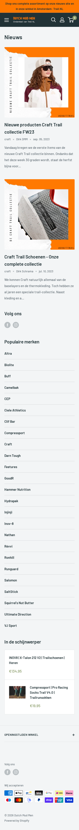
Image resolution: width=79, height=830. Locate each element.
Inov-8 (9, 524)
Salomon (10, 580)
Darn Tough (12, 455)
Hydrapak (11, 501)
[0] (71, 19)
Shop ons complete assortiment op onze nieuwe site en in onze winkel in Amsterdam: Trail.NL (39, 6)
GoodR (9, 478)
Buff (7, 376)
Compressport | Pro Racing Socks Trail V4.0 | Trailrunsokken (49, 692)
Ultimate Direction (17, 614)
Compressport (14, 433)
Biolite (9, 365)
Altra (8, 353)
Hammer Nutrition (17, 489)
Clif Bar (9, 421)
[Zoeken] (53, 19)
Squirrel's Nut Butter (19, 603)
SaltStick (11, 592)
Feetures (10, 467)
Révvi (8, 546)
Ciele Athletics (15, 410)
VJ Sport (10, 625)
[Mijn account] (62, 19)
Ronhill (9, 557)
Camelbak (11, 387)
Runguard (11, 569)
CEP (7, 399)
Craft (8, 444)
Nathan (9, 535)
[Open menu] (6, 20)
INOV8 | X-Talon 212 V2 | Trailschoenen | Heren (37, 660)
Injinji (8, 512)
